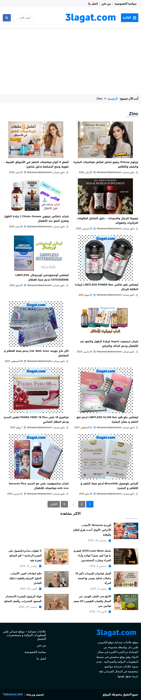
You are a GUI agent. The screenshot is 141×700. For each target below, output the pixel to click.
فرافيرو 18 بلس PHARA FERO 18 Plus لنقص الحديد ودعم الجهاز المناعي (36, 419)
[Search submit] (7, 17)
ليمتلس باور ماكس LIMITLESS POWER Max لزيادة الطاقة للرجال (106, 287)
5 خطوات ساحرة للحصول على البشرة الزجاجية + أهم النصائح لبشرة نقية (24, 555)
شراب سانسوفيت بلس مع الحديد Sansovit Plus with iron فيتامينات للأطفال (39, 486)
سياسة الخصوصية (125, 3)
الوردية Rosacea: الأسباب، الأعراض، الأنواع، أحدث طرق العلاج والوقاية (92, 530)
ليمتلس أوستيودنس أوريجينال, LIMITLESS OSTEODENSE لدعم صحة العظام (42, 277)
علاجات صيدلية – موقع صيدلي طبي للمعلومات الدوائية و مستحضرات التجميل (24, 635)
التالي (53, 504)
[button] (129, 17)
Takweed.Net (13, 694)
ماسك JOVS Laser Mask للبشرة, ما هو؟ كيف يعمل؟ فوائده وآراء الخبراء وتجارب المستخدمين (92, 555)
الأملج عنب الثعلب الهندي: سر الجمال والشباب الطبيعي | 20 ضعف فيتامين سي (92, 601)
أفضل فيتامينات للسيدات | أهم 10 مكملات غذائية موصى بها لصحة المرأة (93, 578)
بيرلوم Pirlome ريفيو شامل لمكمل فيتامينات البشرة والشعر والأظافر (105, 164)
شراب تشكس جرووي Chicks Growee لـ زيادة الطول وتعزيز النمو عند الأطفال (36, 218)
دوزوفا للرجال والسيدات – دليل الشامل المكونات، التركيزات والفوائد (107, 220)
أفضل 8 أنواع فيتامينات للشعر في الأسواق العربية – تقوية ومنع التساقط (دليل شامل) (36, 164)
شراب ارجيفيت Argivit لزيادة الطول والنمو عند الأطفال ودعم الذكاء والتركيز (109, 344)
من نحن (106, 3)
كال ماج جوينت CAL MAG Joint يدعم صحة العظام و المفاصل (36, 353)
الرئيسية (112, 98)
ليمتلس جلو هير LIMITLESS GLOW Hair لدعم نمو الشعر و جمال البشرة (107, 419)
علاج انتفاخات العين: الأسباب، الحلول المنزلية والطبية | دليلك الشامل (25, 578)
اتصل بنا (93, 3)
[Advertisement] (70, 55)
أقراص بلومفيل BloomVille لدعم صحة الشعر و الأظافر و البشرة (109, 486)
